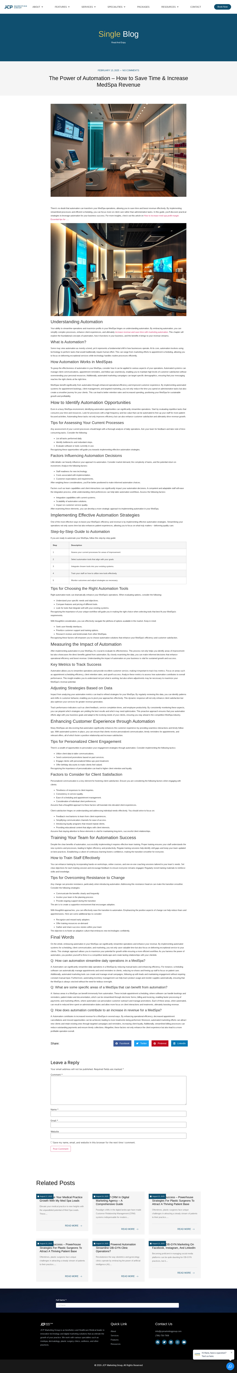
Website (55, 1131)
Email (54, 1120)
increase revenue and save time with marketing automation (141, 332)
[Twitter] (164, 1342)
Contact (195, 7)
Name (54, 1109)
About (36, 7)
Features (61, 7)
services (87, 7)
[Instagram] (177, 1342)
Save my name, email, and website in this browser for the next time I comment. (94, 1142)
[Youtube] (184, 1342)
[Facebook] (157, 1342)
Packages (143, 7)
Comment (57, 1075)
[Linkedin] (170, 1342)
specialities (115, 7)
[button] (122, 1043)
